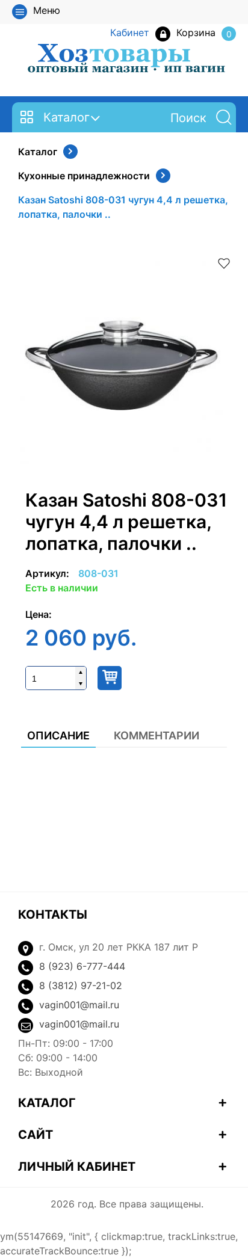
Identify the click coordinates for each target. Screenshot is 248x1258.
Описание (58, 735)
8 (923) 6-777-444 (82, 966)
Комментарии (156, 735)
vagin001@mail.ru (79, 1005)
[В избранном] (224, 262)
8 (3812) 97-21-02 (80, 985)
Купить (110, 678)
